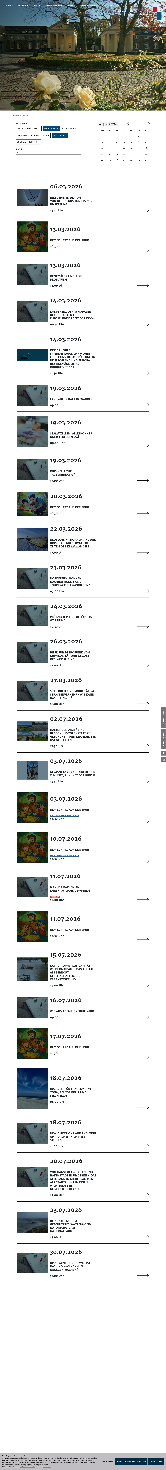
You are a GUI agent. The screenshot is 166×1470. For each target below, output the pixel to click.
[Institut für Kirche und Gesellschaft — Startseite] (139, 13)
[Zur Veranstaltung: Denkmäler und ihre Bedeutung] (143, 285)
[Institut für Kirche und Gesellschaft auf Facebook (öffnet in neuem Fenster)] (163, 753)
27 (124, 160)
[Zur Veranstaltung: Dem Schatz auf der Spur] (143, 514)
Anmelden (107, 5)
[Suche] (118, 5)
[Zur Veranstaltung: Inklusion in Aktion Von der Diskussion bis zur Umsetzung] (143, 210)
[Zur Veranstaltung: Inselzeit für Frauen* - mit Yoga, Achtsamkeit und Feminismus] (143, 1107)
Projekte (9, 5)
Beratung (23, 5)
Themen (36, 5)
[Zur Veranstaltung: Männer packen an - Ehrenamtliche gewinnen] (143, 899)
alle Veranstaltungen (28, 129)
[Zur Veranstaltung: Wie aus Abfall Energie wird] (143, 1017)
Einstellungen (107, 1461)
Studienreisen (51, 129)
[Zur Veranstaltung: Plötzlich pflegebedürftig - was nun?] (143, 626)
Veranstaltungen (54, 5)
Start (7, 115)
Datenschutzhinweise (27, 1467)
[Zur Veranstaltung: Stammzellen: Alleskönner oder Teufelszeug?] (143, 445)
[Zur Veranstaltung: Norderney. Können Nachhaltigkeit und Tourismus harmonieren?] (143, 591)
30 (146, 160)
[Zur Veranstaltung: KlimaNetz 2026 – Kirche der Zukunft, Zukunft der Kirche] (143, 781)
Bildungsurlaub (70, 129)
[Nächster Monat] (149, 124)
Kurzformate (60, 135)
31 (102, 166)
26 (117, 160)
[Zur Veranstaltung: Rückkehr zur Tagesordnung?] (143, 480)
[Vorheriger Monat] (137, 124)
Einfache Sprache (89, 5)
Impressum (47, 1467)
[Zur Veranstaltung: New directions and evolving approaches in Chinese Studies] (143, 1146)
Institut (71, 5)
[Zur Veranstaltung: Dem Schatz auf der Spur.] (143, 250)
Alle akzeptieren (156, 1461)
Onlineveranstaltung (28, 142)
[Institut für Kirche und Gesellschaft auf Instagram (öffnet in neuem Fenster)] (163, 759)
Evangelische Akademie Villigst (33, 135)
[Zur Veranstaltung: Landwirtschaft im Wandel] (143, 405)
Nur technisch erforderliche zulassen (131, 1461)
